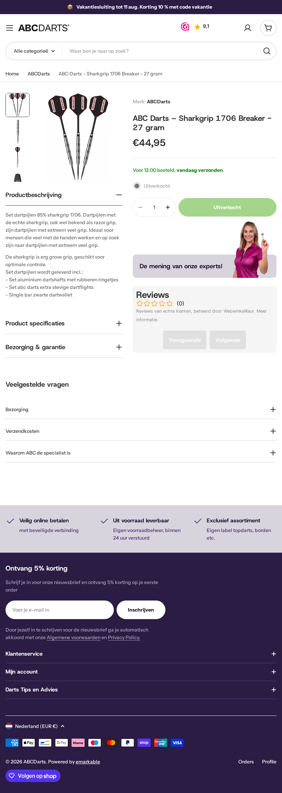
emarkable (88, 762)
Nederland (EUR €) (36, 726)
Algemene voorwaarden (73, 637)
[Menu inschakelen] (10, 28)
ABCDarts (39, 74)
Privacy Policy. (124, 637)
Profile (269, 762)
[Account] (247, 28)
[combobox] (141, 51)
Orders (246, 762)
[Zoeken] (267, 51)
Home (12, 74)
